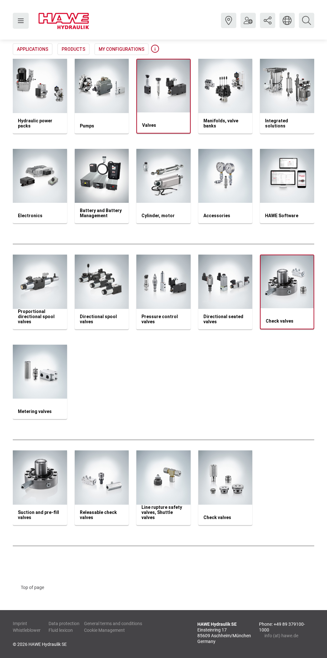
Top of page (32, 587)
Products (73, 49)
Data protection (64, 623)
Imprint (20, 623)
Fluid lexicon (61, 630)
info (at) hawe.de (281, 635)
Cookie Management (104, 630)
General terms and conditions (113, 623)
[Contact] (228, 25)
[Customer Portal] (248, 25)
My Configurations (121, 49)
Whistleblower (27, 630)
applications (32, 49)
